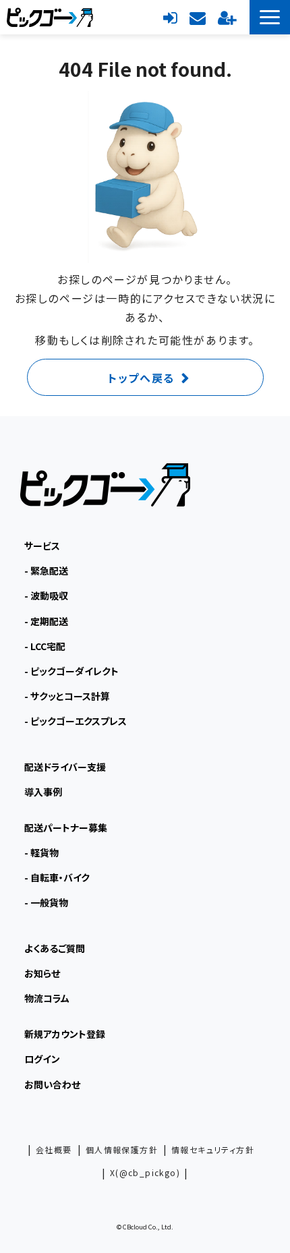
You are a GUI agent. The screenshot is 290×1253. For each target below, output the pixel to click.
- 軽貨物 (41, 852)
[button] (270, 17)
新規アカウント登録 (226, 16)
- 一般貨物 (46, 902)
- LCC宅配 (44, 646)
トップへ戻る (141, 378)
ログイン (170, 16)
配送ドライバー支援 (65, 767)
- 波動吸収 (46, 595)
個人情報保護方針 (122, 1149)
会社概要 (54, 1149)
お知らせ (42, 973)
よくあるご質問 (54, 948)
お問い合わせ (197, 16)
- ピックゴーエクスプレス (75, 721)
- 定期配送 (46, 621)
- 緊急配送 (46, 570)
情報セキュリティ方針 (212, 1149)
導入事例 (43, 791)
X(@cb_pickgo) (145, 1172)
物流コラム (46, 998)
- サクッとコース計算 (67, 696)
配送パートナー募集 (65, 827)
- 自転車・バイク (57, 877)
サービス (42, 545)
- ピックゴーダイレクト (71, 671)
